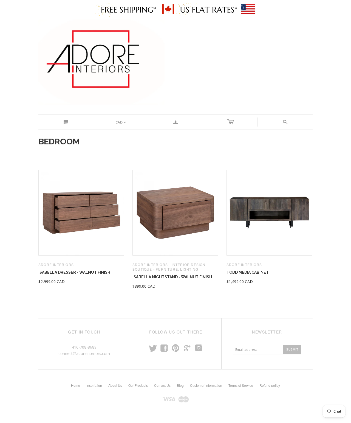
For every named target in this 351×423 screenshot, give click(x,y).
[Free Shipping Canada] (135, 9)
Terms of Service (240, 385)
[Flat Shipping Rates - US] (216, 9)
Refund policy (269, 385)
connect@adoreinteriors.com (84, 353)
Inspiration (94, 385)
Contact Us (162, 385)
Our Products (138, 385)
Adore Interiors (56, 264)
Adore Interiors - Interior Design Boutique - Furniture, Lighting (169, 266)
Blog (180, 385)
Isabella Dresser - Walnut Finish (74, 272)
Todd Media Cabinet (248, 272)
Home (75, 385)
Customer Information (206, 385)
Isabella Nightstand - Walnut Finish (172, 277)
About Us (115, 385)
